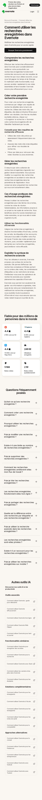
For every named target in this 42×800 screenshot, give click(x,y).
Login (32, 12)
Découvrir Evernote (10, 20)
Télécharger (35, 5)
